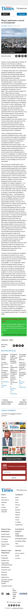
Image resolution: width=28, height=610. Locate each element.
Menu (3, 14)
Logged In (13, 414)
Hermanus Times (6, 26)
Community (22, 14)
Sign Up (14, 478)
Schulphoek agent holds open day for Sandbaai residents (14, 359)
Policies (19, 602)
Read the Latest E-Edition (14, 459)
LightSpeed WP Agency (17, 608)
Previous (5, 400)
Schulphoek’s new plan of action (4, 357)
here (10, 326)
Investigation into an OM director (22, 357)
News (11, 340)
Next (24, 400)
